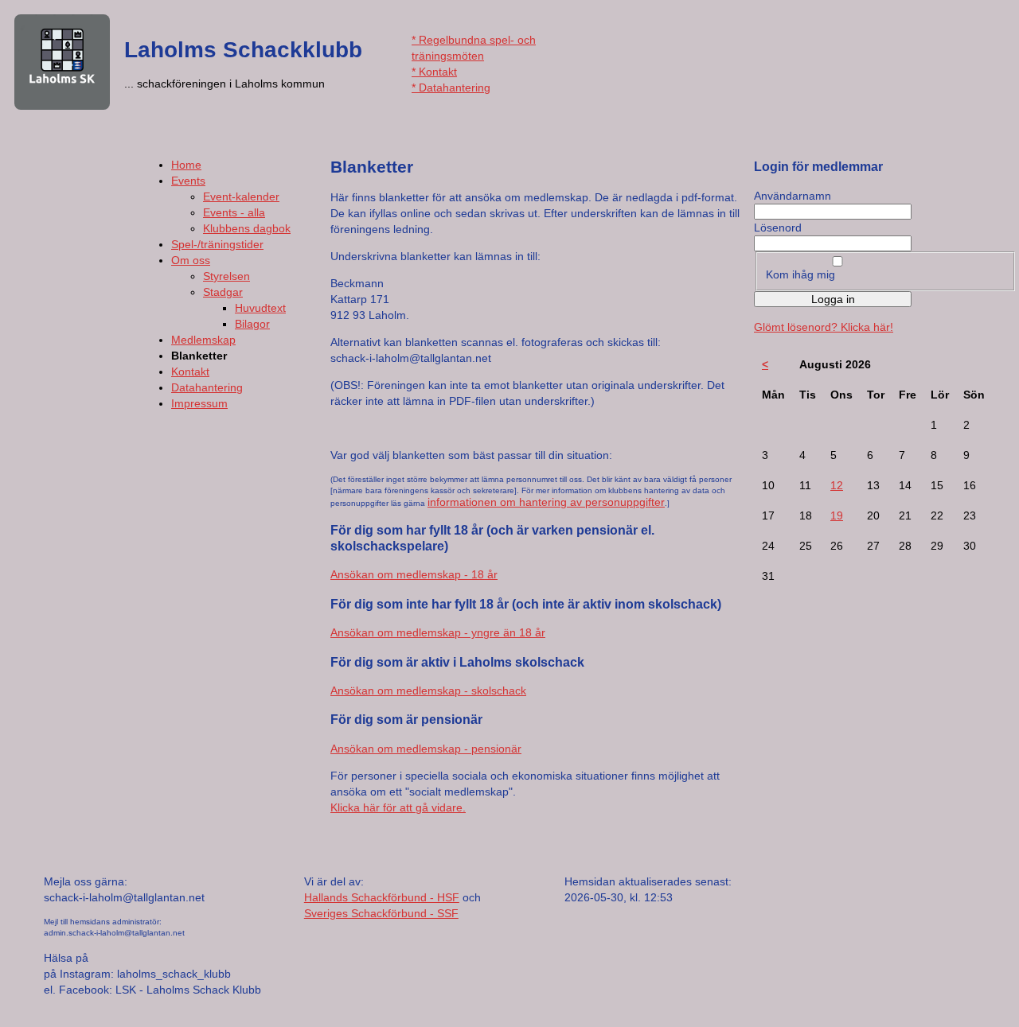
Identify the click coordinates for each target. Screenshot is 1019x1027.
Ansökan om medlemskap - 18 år (414, 574)
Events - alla (234, 212)
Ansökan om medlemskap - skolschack (428, 690)
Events (188, 180)
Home (186, 164)
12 (836, 485)
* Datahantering (451, 87)
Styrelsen (226, 276)
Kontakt (190, 371)
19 (836, 515)
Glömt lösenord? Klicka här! (823, 327)
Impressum (199, 403)
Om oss (190, 260)
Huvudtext (260, 307)
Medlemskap (203, 339)
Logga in (833, 299)
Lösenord (778, 227)
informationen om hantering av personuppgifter (546, 502)
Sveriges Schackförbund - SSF (381, 913)
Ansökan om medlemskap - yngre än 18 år (437, 632)
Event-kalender (241, 196)
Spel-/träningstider (217, 244)
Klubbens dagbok (247, 228)
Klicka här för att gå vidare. (398, 807)
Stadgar (223, 292)
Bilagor (252, 323)
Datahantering (207, 387)
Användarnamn (792, 195)
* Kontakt (434, 71)
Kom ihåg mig (800, 274)
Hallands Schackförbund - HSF (381, 897)
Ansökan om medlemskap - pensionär (425, 748)
